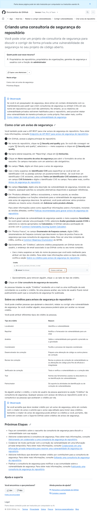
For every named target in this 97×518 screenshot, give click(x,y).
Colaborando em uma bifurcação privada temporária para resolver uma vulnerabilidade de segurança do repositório (45, 448)
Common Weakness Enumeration (38, 240)
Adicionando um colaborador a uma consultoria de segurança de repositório (43, 439)
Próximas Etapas (16, 424)
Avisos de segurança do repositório (24, 182)
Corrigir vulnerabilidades (63, 19)
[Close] (90, 3)
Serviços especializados (64, 509)
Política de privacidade (12, 495)
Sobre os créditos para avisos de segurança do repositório (53, 258)
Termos (25, 509)
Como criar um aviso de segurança (29, 125)
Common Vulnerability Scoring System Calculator (44, 226)
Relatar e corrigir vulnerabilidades (38, 19)
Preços (50, 509)
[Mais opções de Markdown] (29, 72)
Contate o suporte (59, 493)
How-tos (19, 19)
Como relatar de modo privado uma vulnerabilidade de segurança (36, 117)
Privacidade (34, 509)
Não (20, 490)
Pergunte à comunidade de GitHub (65, 490)
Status (43, 509)
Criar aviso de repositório (85, 19)
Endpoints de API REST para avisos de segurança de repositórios (59, 134)
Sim (10, 490)
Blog (77, 509)
